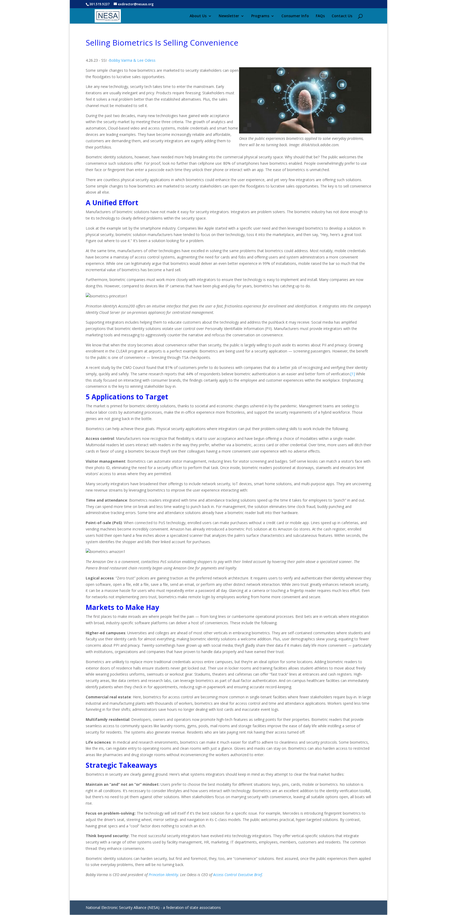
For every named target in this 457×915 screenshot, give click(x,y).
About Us (198, 16)
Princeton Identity (163, 874)
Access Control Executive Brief (237, 874)
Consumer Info (295, 16)
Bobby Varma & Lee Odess (133, 60)
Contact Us (342, 16)
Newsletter (229, 16)
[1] (352, 373)
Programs (260, 16)
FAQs (320, 16)
